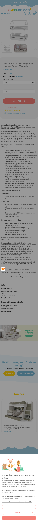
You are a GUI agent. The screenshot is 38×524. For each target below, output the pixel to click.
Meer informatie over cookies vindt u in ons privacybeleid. (17, 502)
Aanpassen (17, 512)
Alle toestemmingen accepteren (17, 518)
